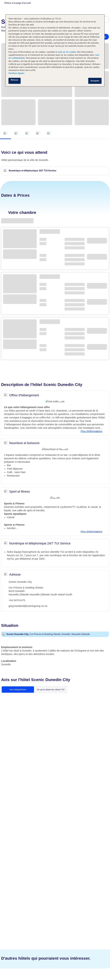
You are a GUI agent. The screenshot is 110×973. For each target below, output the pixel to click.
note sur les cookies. (67, 52)
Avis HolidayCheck (17, 689)
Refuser (14, 80)
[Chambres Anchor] (16, 133)
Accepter (95, 81)
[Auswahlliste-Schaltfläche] (106, 20)
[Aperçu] (5, 133)
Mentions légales (16, 73)
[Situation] (38, 133)
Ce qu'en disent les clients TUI (50, 689)
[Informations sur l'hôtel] (27, 133)
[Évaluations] (49, 133)
